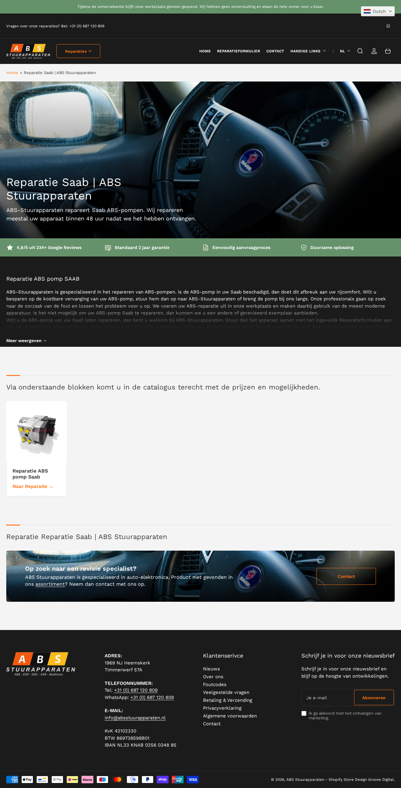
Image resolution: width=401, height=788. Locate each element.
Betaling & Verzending (227, 700)
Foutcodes (215, 684)
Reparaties (76, 51)
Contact (275, 51)
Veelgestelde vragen (226, 692)
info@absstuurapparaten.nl (135, 718)
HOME (205, 51)
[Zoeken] (360, 51)
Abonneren (374, 697)
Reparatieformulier (238, 51)
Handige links (305, 51)
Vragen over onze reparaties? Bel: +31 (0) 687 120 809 (55, 26)
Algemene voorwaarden (230, 716)
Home (12, 72)
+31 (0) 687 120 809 (136, 690)
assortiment (50, 584)
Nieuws (211, 669)
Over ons (213, 677)
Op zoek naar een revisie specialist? (81, 568)
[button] (378, 11)
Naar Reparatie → (33, 486)
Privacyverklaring (222, 708)
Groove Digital (381, 779)
